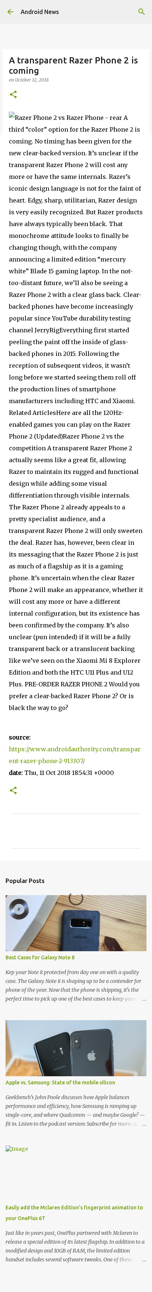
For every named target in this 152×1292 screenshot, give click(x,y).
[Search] (141, 12)
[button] (13, 95)
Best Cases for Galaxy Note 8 (40, 957)
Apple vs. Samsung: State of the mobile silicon (60, 1082)
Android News (40, 11)
